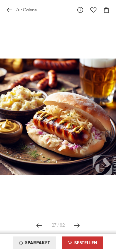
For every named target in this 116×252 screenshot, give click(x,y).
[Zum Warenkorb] (106, 10)
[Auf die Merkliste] (93, 10)
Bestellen (85, 243)
